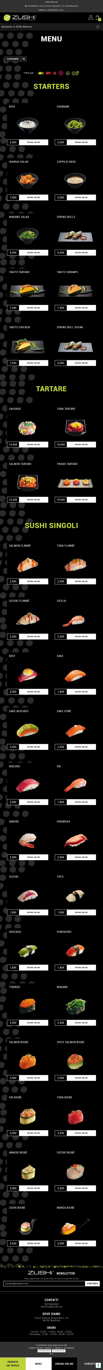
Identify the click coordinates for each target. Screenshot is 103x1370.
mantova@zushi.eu (51, 1306)
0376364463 (32, 6)
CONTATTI (90, 1363)
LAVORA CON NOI (36, 1348)
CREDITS (48, 1348)
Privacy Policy (45, 1351)
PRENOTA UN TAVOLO (12, 1363)
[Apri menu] (97, 26)
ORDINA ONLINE (64, 1363)
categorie (13, 59)
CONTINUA (92, 1283)
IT (61, 10)
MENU (38, 1363)
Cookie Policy (59, 1351)
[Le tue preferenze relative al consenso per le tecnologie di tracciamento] (98, 1365)
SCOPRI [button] (28, 122)
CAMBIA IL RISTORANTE (48, 10)
